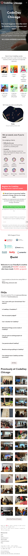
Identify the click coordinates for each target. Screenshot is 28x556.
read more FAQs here (21, 295)
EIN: (14, 547)
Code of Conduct (5, 541)
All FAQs (14, 363)
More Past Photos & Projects (14, 519)
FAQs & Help (4, 539)
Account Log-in (4, 537)
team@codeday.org (13, 296)
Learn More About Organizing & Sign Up (14, 206)
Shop (2, 536)
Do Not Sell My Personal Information (10, 553)
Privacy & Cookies (5, 552)
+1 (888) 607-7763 (5, 548)
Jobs (2, 534)
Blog (2, 542)
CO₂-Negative (5, 550)
